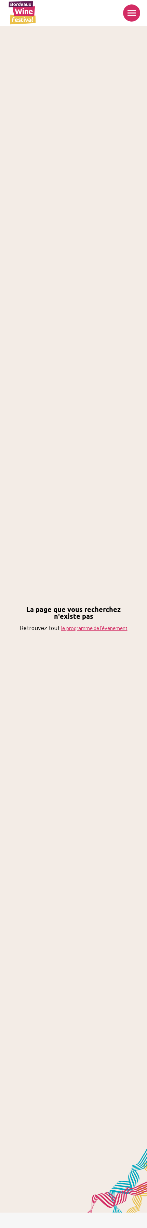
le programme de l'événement (94, 628)
